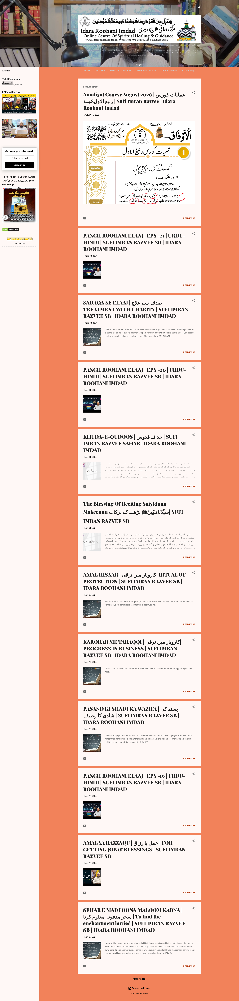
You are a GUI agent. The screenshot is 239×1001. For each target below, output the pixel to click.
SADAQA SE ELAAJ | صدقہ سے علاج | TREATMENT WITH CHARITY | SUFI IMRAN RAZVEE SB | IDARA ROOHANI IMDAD (135, 309)
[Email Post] (84, 219)
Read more (189, 218)
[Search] (199, 7)
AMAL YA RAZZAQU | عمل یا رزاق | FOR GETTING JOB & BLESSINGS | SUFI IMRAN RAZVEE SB (134, 849)
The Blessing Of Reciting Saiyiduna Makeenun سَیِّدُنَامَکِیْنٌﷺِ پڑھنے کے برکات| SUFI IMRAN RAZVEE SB (133, 512)
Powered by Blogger (141, 988)
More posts (139, 979)
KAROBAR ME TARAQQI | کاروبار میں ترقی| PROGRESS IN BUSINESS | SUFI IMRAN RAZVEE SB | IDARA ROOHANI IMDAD (132, 648)
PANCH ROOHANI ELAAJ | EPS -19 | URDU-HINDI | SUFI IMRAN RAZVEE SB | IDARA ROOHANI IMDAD (134, 782)
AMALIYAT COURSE (146, 70)
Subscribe (20, 165)
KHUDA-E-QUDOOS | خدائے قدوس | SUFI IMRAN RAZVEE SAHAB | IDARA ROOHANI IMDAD (134, 443)
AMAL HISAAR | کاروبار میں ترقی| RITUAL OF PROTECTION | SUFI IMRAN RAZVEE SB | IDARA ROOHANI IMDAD (134, 581)
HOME (87, 70)
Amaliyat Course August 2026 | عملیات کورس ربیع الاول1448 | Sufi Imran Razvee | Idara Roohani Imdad (134, 101)
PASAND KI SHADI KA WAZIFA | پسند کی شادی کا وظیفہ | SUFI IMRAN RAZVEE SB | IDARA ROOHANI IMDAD (131, 715)
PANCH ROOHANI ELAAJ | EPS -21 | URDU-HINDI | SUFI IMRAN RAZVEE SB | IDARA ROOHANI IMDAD (134, 242)
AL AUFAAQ (188, 70)
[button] (193, 93)
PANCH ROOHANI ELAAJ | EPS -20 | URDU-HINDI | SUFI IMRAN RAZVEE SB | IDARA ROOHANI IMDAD (134, 376)
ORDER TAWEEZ (169, 70)
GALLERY (100, 70)
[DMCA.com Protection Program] (10, 230)
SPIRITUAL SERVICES (120, 70)
